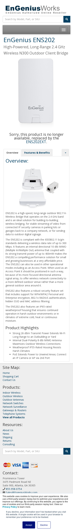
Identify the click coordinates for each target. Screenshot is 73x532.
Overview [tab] (12, 152)
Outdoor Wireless (13, 396)
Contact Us (9, 380)
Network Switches (13, 403)
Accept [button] (29, 524)
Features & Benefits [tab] (37, 152)
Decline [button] (44, 524)
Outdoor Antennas (13, 399)
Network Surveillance (15, 406)
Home (6, 373)
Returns (7, 440)
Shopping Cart (11, 376)
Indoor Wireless (12, 392)
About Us (8, 430)
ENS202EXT (36, 141)
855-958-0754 (14, 489)
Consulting (9, 444)
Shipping (7, 437)
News (6, 433)
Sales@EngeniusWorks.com (21, 492)
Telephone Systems (14, 413)
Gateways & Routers (14, 410)
